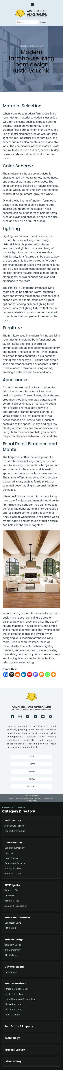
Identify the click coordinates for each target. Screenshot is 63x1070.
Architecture (12, 820)
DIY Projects (12, 885)
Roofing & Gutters (13, 868)
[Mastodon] (35, 674)
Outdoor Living (14, 966)
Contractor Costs (12, 923)
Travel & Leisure (14, 1049)
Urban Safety (13, 1061)
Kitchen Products (12, 1004)
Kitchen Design (11, 955)
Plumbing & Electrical (14, 863)
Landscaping (10, 972)
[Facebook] (5, 674)
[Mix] (41, 674)
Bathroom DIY (11, 890)
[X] (11, 674)
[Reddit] (17, 674)
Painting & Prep (11, 901)
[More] (53, 674)
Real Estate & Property (18, 1026)
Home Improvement (17, 917)
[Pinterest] (29, 674)
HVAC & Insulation (13, 858)
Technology (12, 1038)
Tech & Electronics (13, 1009)
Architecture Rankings (15, 826)
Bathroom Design (13, 945)
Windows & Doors (13, 873)
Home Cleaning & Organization (19, 999)
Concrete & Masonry (14, 848)
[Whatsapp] (47, 674)
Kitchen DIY (10, 895)
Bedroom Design (12, 950)
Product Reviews (15, 983)
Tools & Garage (12, 1014)
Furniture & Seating (13, 994)
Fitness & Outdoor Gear (16, 989)
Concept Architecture (14, 831)
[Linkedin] (23, 674)
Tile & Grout (10, 928)
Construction (13, 842)
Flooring (8, 853)
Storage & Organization (15, 906)
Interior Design (14, 939)
